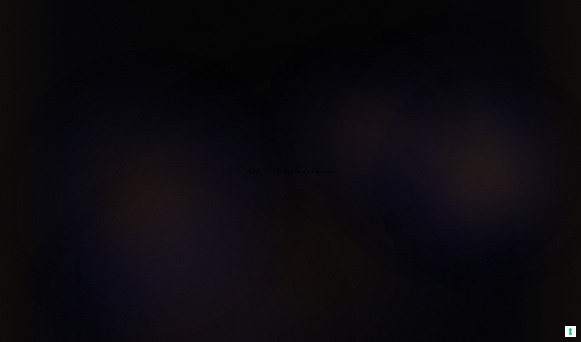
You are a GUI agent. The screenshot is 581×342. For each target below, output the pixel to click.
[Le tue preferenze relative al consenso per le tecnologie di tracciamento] (570, 331)
